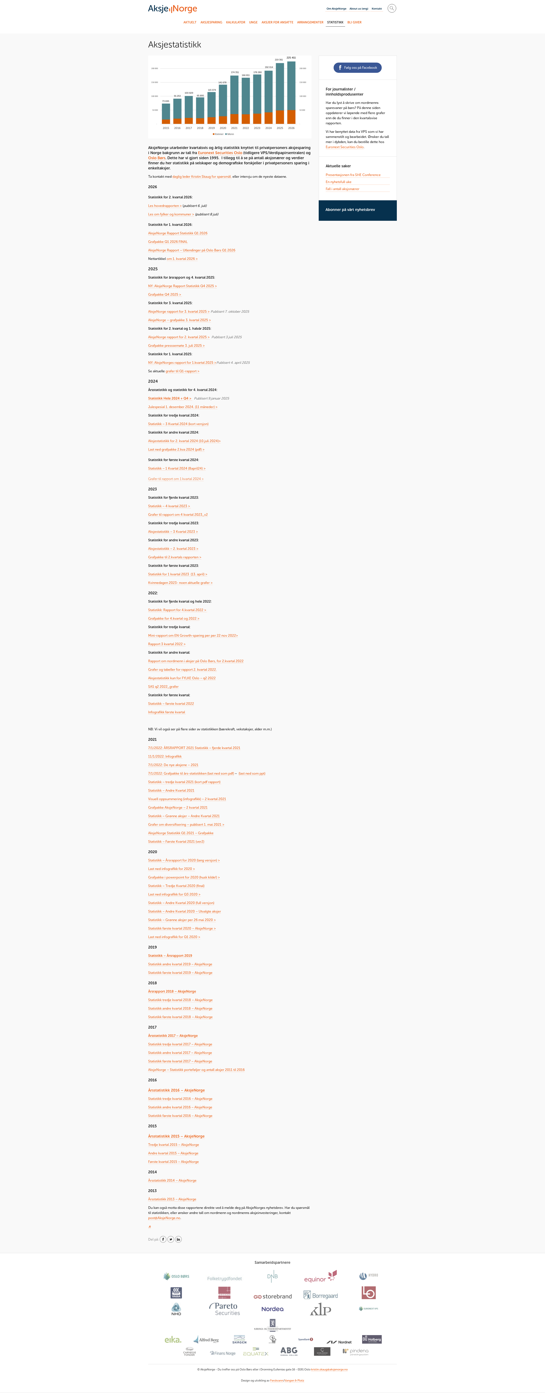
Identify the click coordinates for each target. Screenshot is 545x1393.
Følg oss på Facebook (360, 68)
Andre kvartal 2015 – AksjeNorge (173, 1153)
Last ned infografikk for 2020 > (171, 869)
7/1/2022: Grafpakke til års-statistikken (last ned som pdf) (191, 773)
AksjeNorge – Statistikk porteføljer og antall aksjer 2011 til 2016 (196, 1070)
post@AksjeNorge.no (164, 1218)
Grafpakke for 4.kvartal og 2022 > (173, 618)
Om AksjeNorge (336, 8)
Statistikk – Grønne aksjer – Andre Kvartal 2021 (184, 816)
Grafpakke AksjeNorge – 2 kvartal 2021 (178, 807)
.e (149, 1226)
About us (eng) (359, 8)
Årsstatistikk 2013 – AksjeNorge (172, 1199)
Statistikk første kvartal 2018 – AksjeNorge (180, 1017)
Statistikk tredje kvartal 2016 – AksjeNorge (180, 1099)
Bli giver (354, 22)
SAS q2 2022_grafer (163, 687)
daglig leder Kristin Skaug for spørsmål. (202, 177)
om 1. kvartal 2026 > (182, 259)
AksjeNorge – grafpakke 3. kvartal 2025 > (179, 320)
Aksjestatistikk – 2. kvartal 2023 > (173, 549)
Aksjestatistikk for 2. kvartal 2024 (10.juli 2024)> (184, 441)
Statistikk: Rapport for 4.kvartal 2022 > (177, 610)
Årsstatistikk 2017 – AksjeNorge (173, 1036)
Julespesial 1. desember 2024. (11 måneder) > (183, 407)
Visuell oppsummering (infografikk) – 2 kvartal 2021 (187, 799)
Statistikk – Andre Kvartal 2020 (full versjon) (181, 903)
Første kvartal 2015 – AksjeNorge (173, 1162)
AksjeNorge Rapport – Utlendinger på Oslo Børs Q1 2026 (191, 250)
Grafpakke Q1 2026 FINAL (168, 242)
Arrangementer (310, 22)
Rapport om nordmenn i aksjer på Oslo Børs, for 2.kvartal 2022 (196, 661)
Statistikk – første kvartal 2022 (171, 704)
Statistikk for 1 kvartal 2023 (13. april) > (177, 574)
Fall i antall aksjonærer (342, 189)
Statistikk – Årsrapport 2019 (170, 956)
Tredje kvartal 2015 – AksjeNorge (173, 1145)
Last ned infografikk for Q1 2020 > (174, 937)
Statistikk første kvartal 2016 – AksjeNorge (180, 1116)
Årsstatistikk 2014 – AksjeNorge (172, 1180)
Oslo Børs (156, 158)
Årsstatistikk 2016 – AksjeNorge (176, 1090)
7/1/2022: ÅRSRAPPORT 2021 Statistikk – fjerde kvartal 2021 (194, 748)
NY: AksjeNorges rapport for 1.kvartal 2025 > (182, 363)
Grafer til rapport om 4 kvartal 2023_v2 (178, 515)
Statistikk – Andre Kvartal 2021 (171, 790)
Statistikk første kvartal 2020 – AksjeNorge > (182, 928)
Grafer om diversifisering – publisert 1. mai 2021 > (186, 825)
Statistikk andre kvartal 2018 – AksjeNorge (180, 1008)
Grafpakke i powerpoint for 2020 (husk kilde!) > (184, 877)
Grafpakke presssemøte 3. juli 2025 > (176, 346)
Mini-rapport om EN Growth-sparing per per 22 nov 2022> (193, 635)
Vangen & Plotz (294, 1380)
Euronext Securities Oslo (220, 152)
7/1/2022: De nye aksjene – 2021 (173, 765)
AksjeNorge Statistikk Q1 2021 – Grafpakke (181, 833)
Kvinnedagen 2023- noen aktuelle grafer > (180, 583)
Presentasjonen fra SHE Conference (353, 175)
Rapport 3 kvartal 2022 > (167, 644)
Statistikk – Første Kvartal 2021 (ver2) (176, 842)
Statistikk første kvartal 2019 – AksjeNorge (180, 973)
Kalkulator (235, 22)
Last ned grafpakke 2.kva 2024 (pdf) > (176, 449)
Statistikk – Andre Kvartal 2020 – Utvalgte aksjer (184, 911)
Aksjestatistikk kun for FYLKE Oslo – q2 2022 (182, 678)
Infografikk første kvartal (167, 712)
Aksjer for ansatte (277, 22)
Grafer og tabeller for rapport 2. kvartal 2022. (182, 670)
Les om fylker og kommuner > (171, 214)
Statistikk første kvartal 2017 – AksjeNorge (180, 1061)
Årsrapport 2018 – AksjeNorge (172, 991)
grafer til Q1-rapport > (182, 371)
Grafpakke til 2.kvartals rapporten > (174, 557)
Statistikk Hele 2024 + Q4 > (170, 398)
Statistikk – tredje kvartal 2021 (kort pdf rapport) (184, 782)
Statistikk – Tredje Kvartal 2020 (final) (176, 886)
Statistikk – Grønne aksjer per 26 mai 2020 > (182, 920)
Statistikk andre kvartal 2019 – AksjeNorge (180, 964)
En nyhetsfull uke (338, 182)
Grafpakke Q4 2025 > (165, 294)
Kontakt (377, 8)
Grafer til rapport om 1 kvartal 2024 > (176, 479)
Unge (253, 22)
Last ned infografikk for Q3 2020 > (174, 894)
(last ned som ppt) (252, 773)
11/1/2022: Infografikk (165, 756)
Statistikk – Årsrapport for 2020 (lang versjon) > (184, 860)
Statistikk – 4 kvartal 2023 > (169, 506)
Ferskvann (276, 1380)
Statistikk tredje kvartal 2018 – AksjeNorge (180, 1000)
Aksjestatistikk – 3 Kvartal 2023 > (173, 532)
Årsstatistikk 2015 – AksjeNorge (176, 1136)
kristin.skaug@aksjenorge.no (329, 1369)
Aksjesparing (211, 22)
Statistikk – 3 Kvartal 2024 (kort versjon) (178, 424)
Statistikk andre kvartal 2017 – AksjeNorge (180, 1053)
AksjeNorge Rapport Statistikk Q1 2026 (177, 233)
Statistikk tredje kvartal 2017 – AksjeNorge (180, 1044)
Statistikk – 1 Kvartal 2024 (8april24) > (177, 468)
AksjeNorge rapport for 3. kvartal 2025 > (179, 312)
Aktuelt (190, 22)
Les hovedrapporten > (165, 206)
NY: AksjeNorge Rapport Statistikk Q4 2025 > (182, 286)
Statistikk (335, 22)
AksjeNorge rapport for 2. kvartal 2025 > (179, 337)
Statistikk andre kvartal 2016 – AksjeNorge (180, 1107)
